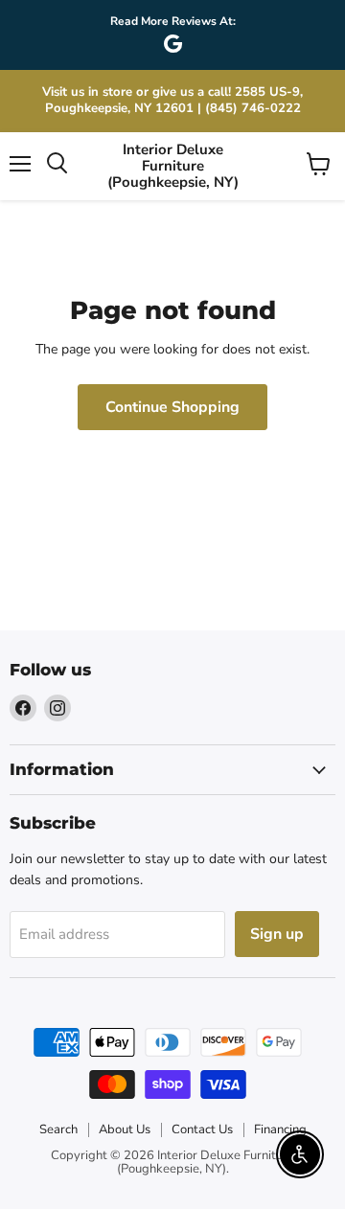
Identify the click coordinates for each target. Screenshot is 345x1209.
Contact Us (202, 1129)
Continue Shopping (172, 407)
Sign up (277, 934)
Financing (280, 1129)
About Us (124, 1129)
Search (58, 1129)
